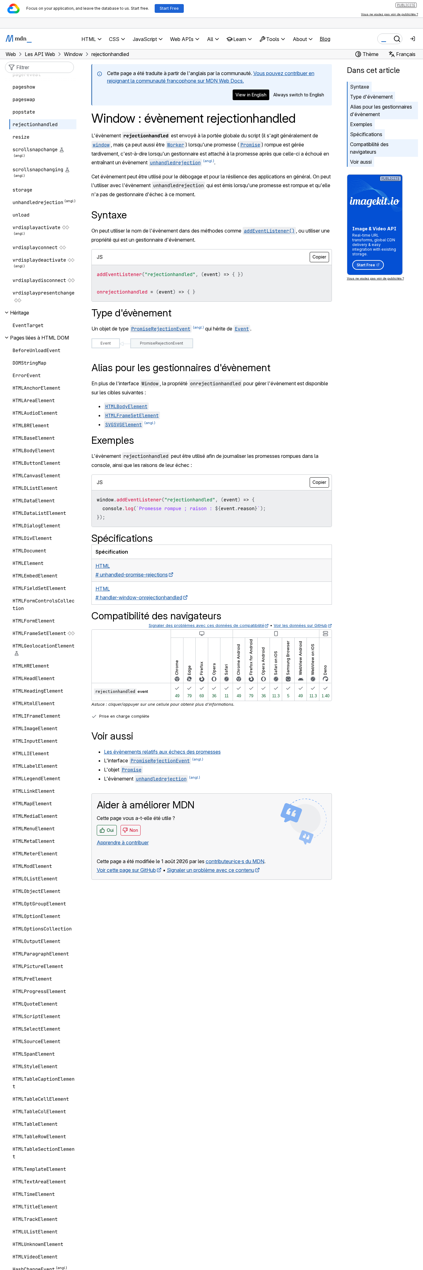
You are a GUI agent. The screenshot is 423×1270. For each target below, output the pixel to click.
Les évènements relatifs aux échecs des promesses (162, 752)
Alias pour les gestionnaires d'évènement (381, 110)
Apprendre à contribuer (123, 842)
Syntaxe (359, 87)
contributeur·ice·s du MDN (235, 861)
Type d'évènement (371, 97)
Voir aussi (361, 162)
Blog (325, 39)
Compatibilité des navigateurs (369, 148)
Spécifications (366, 134)
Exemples (361, 124)
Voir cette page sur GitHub (126, 870)
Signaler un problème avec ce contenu (210, 870)
